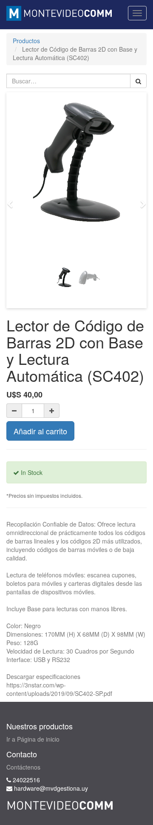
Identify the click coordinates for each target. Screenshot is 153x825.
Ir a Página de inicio (33, 739)
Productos (26, 40)
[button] (12, 200)
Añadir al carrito (40, 430)
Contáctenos (23, 767)
